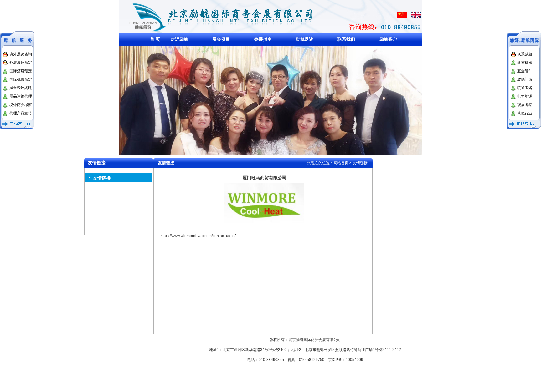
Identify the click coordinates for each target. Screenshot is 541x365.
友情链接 (102, 177)
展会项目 (221, 39)
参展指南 (263, 39)
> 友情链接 (358, 163)
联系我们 (346, 39)
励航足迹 (304, 39)
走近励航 (179, 39)
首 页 (155, 39)
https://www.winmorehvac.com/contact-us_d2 (199, 236)
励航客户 (388, 39)
